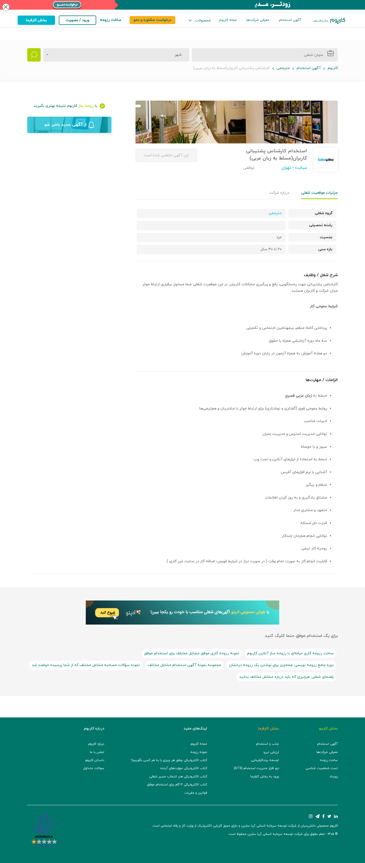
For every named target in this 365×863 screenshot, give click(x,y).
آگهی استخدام (290, 20)
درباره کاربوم (96, 744)
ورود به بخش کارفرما (264, 776)
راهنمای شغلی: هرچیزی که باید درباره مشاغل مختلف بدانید (286, 676)
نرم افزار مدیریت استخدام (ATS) (256, 768)
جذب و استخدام (267, 744)
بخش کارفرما (36, 20)
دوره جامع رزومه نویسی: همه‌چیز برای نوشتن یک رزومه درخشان (281, 665)
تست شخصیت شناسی (322, 768)
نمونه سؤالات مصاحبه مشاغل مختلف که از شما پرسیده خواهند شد (86, 665)
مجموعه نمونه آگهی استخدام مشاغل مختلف (184, 665)
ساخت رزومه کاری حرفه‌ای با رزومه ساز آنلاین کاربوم (290, 653)
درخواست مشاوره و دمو (152, 19)
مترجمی (283, 68)
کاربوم (333, 68)
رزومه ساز (86, 105)
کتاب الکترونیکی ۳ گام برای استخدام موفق (177, 784)
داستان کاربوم (94, 760)
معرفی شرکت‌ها (257, 20)
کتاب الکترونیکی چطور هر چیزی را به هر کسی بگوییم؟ (169, 760)
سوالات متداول (93, 768)
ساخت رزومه (329, 760)
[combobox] (116, 55)
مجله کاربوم (228, 20)
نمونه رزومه (198, 752)
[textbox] (176, 55)
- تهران (287, 168)
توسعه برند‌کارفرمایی (265, 760)
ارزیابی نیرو (271, 752)
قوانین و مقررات (195, 793)
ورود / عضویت (77, 20)
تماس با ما (97, 752)
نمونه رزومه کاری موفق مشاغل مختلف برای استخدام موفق (191, 653)
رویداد (333, 776)
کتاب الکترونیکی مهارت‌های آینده (183, 768)
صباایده (300, 167)
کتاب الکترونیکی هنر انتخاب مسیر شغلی (178, 776)
